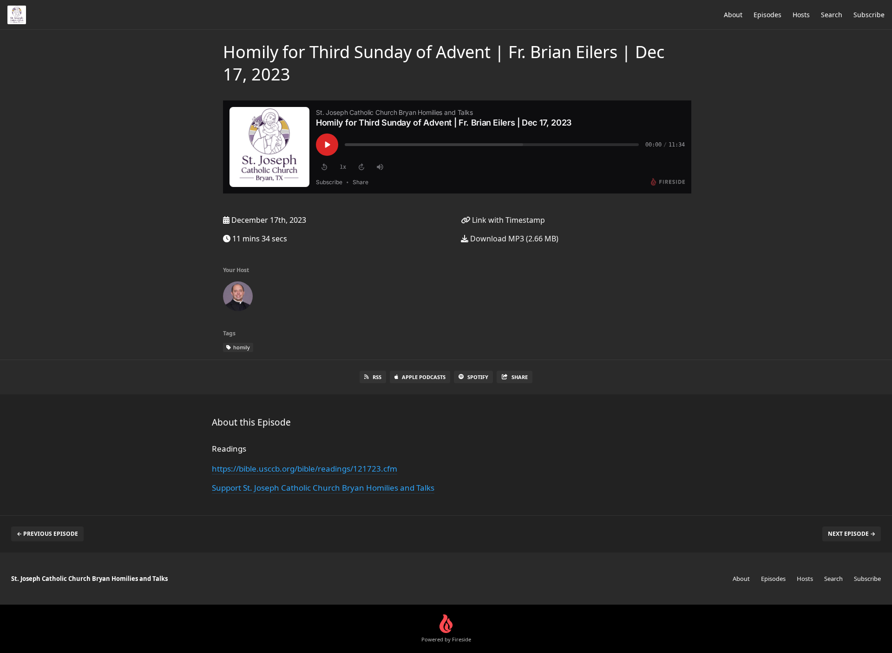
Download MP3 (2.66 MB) (513, 238)
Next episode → (851, 534)
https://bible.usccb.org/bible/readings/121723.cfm (304, 468)
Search (831, 14)
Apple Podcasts (424, 376)
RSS (377, 376)
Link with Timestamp (507, 220)
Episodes (767, 14)
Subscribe (869, 14)
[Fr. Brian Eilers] (238, 298)
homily (241, 347)
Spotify (477, 376)
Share (520, 376)
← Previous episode (47, 534)
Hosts (801, 14)
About (733, 14)
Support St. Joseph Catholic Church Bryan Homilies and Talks (323, 487)
